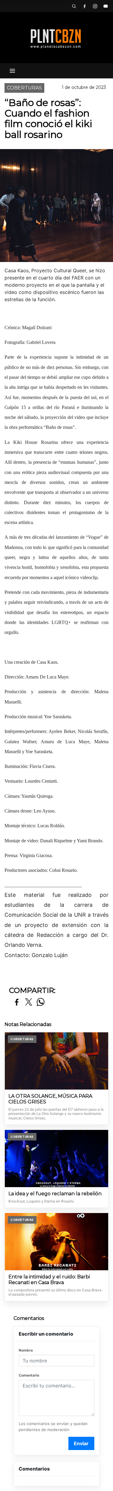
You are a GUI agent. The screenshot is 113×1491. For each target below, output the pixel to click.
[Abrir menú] (12, 71)
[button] (74, 6)
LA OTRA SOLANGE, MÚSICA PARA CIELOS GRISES (50, 1099)
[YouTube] (105, 6)
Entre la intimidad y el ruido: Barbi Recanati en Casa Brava (49, 1280)
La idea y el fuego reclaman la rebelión (55, 1193)
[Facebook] (84, 6)
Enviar (81, 1443)
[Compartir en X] (28, 1002)
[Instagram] (95, 6)
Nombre (26, 1350)
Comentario (29, 1375)
